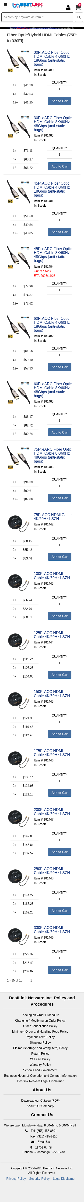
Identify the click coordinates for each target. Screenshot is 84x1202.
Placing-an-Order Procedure (40, 1015)
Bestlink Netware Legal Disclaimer (40, 1081)
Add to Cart (59, 101)
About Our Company (40, 1106)
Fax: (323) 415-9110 (43, 1136)
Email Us (43, 1142)
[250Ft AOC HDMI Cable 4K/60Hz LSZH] (18, 877)
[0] (78, 8)
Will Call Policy (40, 1059)
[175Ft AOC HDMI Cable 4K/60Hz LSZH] (18, 759)
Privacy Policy (16, 1178)
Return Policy (40, 1053)
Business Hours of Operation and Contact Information (40, 1075)
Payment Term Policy (40, 1037)
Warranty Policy (40, 1064)
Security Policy (39, 1178)
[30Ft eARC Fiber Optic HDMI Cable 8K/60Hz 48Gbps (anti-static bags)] (18, 126)
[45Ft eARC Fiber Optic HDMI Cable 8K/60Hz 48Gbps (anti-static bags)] (18, 257)
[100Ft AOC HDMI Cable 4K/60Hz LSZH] (18, 582)
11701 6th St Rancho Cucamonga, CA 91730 (43, 1150)
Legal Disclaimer (64, 1178)
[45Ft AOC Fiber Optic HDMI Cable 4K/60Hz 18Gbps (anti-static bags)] (18, 192)
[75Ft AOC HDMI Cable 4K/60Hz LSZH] (18, 523)
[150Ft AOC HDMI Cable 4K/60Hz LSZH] (18, 700)
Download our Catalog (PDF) (40, 1100)
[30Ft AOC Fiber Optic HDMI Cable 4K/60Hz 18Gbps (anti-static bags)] (18, 61)
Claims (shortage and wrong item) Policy (40, 1048)
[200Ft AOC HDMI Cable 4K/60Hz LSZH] (18, 818)
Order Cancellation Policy (40, 1026)
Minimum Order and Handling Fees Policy (40, 1031)
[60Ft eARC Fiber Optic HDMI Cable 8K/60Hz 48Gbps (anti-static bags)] (18, 392)
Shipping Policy (40, 1042)
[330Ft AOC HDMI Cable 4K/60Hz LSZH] (18, 936)
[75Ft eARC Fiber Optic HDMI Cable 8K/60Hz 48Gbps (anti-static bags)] (18, 458)
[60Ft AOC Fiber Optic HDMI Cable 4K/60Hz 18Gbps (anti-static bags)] (18, 327)
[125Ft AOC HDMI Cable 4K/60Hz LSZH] (18, 641)
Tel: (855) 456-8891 (43, 1131)
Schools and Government (40, 1070)
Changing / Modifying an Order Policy (40, 1020)
